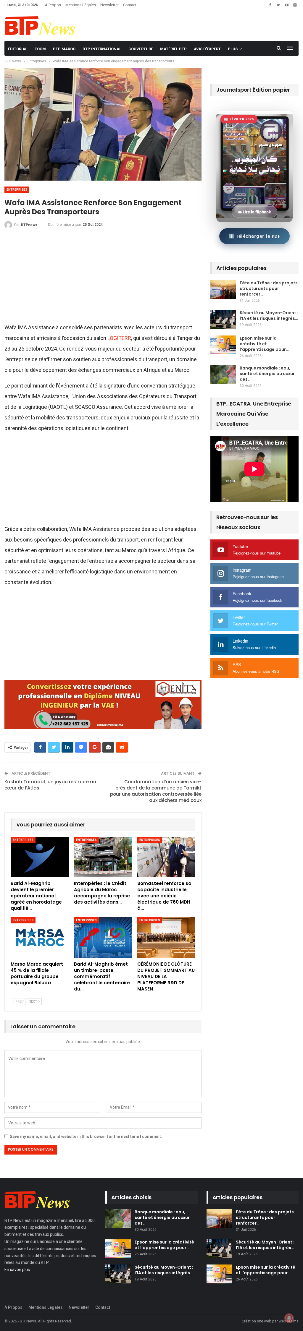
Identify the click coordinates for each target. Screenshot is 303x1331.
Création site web (256, 1321)
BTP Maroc (64, 49)
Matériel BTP (173, 49)
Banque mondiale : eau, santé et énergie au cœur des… (267, 373)
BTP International (102, 49)
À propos (53, 5)
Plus (233, 49)
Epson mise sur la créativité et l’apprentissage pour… (264, 343)
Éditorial (17, 49)
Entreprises (17, 189)
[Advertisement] (103, 278)
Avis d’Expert (207, 49)
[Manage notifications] (289, 1318)
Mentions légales (80, 5)
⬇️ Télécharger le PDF (254, 236)
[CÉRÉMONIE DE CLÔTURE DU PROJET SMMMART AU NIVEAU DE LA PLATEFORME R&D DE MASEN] (166, 937)
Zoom (40, 49)
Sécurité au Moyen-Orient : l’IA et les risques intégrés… (269, 315)
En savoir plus (17, 1269)
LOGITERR (119, 338)
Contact (129, 5)
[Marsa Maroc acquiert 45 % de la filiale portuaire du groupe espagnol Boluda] (40, 937)
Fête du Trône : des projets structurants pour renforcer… (269, 288)
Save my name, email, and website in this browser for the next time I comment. (86, 1136)
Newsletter (109, 5)
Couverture (140, 49)
